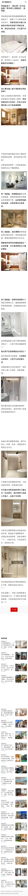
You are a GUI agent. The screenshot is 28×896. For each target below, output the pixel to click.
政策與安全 (8, 893)
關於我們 (3, 893)
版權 (17, 893)
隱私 (15, 893)
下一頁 (14, 609)
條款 (12, 893)
